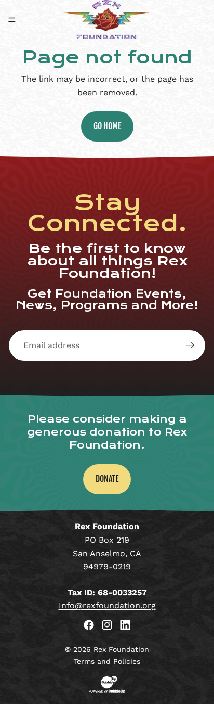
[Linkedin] (125, 625)
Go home (107, 126)
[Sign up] (190, 345)
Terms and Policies (107, 661)
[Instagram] (107, 625)
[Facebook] (89, 625)
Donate (107, 478)
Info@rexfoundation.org (107, 605)
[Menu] (12, 20)
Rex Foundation (121, 649)
